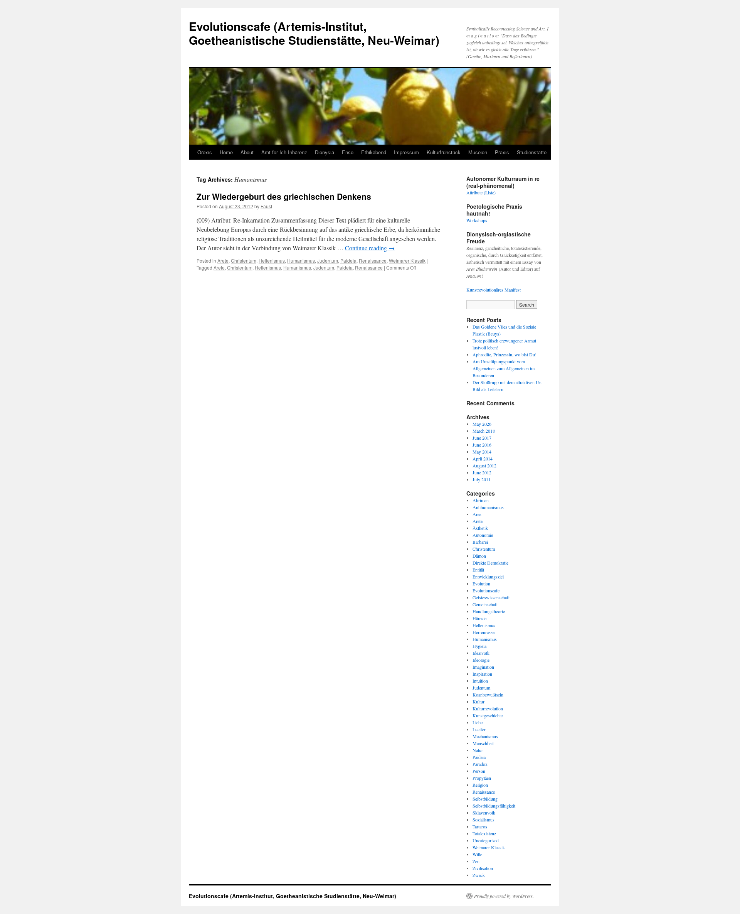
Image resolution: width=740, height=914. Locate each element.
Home (226, 152)
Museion (477, 152)
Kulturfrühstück (444, 152)
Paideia (348, 260)
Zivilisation (483, 868)
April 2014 (483, 458)
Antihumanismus (488, 507)
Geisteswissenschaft (491, 597)
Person (479, 771)
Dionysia (324, 152)
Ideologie (481, 660)
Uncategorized (486, 840)
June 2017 (482, 438)
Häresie (479, 618)
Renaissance (373, 260)
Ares (477, 514)
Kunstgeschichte (488, 715)
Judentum (327, 260)
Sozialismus (483, 819)
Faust (266, 206)
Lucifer (479, 729)
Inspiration (482, 674)
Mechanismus (485, 736)
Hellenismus (272, 260)
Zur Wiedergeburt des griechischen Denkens (284, 196)
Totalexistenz (484, 833)
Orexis (204, 152)
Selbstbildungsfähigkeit (494, 806)
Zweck (479, 875)
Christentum (243, 260)
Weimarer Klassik (407, 260)
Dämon (479, 556)
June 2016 (482, 445)
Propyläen (482, 778)
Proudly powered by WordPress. (504, 896)
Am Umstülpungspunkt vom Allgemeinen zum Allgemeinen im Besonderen (504, 368)
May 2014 (482, 452)
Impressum (406, 152)
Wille (477, 854)
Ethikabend (373, 152)
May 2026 (482, 424)
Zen (476, 861)
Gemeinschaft (485, 604)
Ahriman (481, 500)
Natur (478, 750)
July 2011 (482, 479)
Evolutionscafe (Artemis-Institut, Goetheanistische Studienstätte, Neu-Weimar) (314, 33)
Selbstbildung (485, 799)
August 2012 (484, 465)
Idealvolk (481, 653)
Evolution (481, 583)
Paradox (480, 764)
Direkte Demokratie (490, 563)
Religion (480, 785)
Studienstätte (532, 152)
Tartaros (480, 826)
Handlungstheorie (489, 611)
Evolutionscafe (486, 590)
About (247, 152)
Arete (223, 260)
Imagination (483, 667)
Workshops (476, 220)
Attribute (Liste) (481, 192)
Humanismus (301, 260)
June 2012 (482, 472)
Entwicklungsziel (488, 576)
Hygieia (479, 646)
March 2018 (484, 431)
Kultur (478, 701)
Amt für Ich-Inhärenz (284, 152)
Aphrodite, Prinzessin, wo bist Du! (504, 354)
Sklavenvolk (484, 812)
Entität (478, 570)
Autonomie (483, 535)
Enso (347, 152)
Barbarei (480, 542)
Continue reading (370, 248)
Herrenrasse (483, 632)
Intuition (480, 681)
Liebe (478, 722)
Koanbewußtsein (488, 694)
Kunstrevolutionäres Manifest (493, 290)
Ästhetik (480, 528)
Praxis (502, 152)
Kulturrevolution (488, 708)
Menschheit (483, 743)
